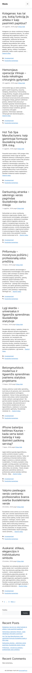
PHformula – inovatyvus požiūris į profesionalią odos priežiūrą (15, 256)
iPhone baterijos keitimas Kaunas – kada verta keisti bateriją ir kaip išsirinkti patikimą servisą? (13, 435)
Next (13, 601)
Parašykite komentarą (11, 60)
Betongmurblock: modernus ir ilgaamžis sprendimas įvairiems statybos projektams (16, 374)
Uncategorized (9, 58)
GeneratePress (23, 670)
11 (9, 601)
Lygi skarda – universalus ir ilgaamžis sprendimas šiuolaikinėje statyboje (16, 314)
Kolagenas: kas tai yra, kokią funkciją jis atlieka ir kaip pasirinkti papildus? (15, 18)
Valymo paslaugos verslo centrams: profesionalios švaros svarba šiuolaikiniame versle (15, 497)
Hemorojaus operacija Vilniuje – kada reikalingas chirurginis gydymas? (15, 74)
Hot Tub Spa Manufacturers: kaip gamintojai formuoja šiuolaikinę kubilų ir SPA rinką (15, 139)
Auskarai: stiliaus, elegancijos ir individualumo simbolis (13, 553)
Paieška (4, 610)
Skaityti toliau (6, 53)
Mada (5, 4)
